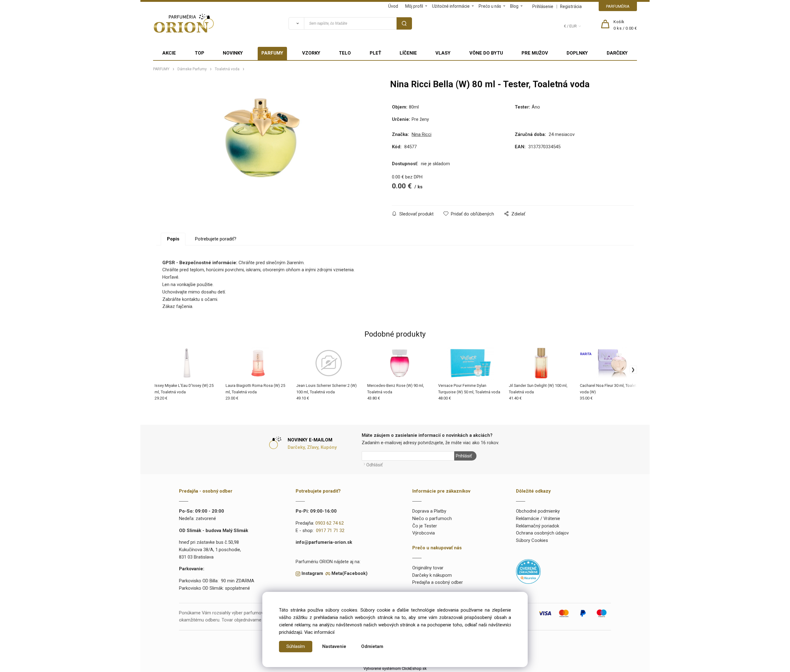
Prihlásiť (464, 456)
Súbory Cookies (532, 540)
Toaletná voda (227, 69)
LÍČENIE (408, 53)
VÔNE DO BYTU (486, 53)
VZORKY (311, 53)
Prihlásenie (542, 6)
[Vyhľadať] (296, 23)
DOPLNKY (577, 53)
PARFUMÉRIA (618, 6)
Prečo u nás (490, 6)
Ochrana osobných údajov (542, 533)
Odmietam (372, 646)
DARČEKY (617, 53)
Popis (173, 239)
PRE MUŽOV (535, 53)
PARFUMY (272, 53)
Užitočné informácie (451, 6)
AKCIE (169, 53)
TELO (345, 53)
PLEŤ (375, 53)
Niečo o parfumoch (432, 518)
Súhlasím (295, 646)
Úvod (393, 6)
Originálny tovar (427, 568)
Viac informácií (319, 632)
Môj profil (414, 6)
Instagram (312, 573)
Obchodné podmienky (538, 511)
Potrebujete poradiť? (215, 239)
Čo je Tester (424, 526)
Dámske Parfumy (192, 69)
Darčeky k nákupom (432, 575)
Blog (514, 6)
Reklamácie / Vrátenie (538, 518)
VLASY (443, 53)
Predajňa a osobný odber (437, 582)
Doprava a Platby (429, 511)
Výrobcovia (423, 533)
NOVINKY (233, 53)
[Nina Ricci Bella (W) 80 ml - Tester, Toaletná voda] (262, 137)
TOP (199, 53)
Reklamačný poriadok (537, 526)
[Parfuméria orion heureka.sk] (528, 571)
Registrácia (571, 6)
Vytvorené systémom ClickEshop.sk (395, 668)
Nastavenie (334, 646)
